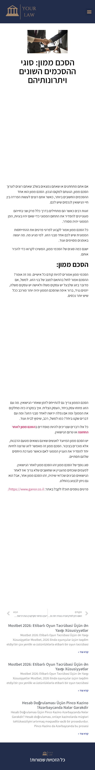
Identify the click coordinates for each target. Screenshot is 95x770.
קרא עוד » (83, 652)
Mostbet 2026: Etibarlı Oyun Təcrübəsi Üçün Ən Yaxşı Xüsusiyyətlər (48, 628)
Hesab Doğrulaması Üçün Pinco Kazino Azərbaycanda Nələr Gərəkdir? (55, 705)
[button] (89, 11)
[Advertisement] (47, 136)
